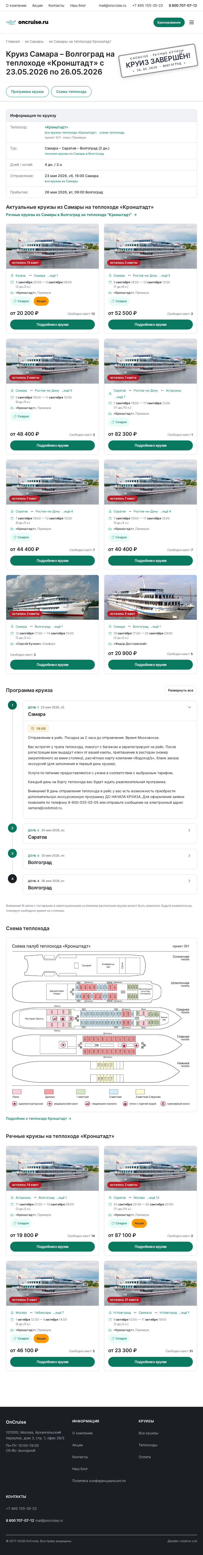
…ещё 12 (153, 1197)
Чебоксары (43, 1312)
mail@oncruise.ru (112, 5)
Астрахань (173, 390)
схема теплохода (112, 132)
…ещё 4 (67, 511)
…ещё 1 (52, 275)
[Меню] (191, 22)
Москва (139, 1197)
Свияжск (145, 1312)
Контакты (56, 5)
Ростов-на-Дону (145, 275)
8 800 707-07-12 (183, 5)
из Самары (34, 41)
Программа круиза (27, 91)
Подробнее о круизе (53, 324)
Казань (21, 275)
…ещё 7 (120, 397)
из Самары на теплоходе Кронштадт (80, 41)
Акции (37, 5)
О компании (16, 5)
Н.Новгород (122, 1312)
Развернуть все (180, 690)
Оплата (145, 1457)
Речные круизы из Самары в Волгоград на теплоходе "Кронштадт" (69, 214)
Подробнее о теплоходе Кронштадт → (38, 1118)
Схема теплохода (71, 91)
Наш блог (78, 5)
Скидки (23, 301)
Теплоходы (148, 1445)
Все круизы (148, 1433)
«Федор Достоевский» (130, 644)
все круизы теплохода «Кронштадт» (71, 132)
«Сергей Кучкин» (28, 644)
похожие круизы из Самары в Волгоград (74, 153)
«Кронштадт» (56, 127)
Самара (39, 275)
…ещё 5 (164, 275)
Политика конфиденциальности (99, 1481)
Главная (13, 41)
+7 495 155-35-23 (147, 5)
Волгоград (42, 626)
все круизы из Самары (61, 181)
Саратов (120, 390)
